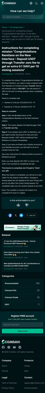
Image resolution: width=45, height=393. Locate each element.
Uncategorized (16, 27)
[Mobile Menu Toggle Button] (42, 3)
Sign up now (22, 331)
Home (4, 27)
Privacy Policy (8, 388)
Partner (5, 371)
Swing (27, 366)
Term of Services (9, 383)
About (4, 366)
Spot (26, 371)
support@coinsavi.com (34, 383)
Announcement (30, 388)
